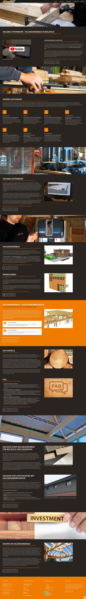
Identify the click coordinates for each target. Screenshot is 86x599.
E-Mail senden (9, 294)
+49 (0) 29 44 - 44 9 (52, 62)
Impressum (48, 588)
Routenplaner (6, 592)
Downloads (48, 586)
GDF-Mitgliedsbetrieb (49, 587)
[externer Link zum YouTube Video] (17, 49)
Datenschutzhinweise (49, 589)
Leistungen (47, 585)
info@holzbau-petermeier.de (9, 590)
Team (47, 584)
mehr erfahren (69, 591)
